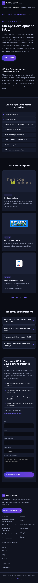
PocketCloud (7, 7)
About (22, 520)
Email (5, 430)
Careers (22, 537)
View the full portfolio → (19, 297)
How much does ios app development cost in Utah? (17, 320)
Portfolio (23, 7)
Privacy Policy (6, 563)
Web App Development (9, 534)
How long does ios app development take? (17, 329)
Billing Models (24, 533)
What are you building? (10, 455)
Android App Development (6, 529)
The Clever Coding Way (27, 524)
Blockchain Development (10, 542)
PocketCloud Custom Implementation (8, 521)
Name (5, 421)
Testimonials (24, 528)
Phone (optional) (9, 438)
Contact (4, 559)
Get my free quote (13, 475)
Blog (3, 555)
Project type (7, 447)
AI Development (7, 538)
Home (3, 14)
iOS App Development (20, 14)
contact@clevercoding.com (13, 413)
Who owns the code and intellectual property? (17, 344)
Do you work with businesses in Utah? (17, 337)
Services (16, 7)
